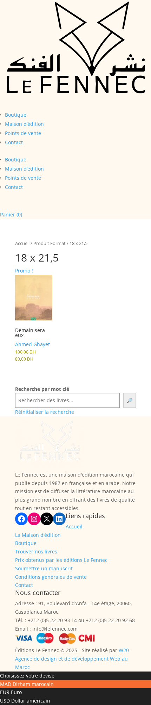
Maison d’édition (24, 124)
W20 (124, 650)
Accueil (22, 243)
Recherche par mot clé (42, 389)
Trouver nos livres (36, 551)
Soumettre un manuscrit (44, 568)
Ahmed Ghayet (32, 344)
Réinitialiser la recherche (44, 412)
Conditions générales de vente (51, 577)
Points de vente (23, 133)
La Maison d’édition (38, 535)
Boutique (15, 114)
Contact (14, 142)
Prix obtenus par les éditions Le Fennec (61, 560)
